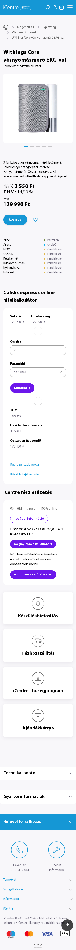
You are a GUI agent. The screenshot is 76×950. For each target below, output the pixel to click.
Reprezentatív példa (24, 464)
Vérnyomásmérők (24, 32)
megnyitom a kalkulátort (33, 544)
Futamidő (17, 364)
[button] (26, 146)
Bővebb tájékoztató (24, 474)
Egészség (49, 27)
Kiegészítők (25, 27)
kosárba (15, 219)
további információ (29, 518)
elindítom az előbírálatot (33, 574)
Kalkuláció (22, 388)
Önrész (15, 342)
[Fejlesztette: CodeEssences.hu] (38, 946)
